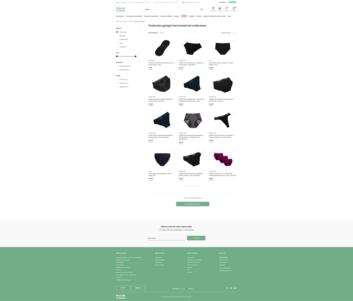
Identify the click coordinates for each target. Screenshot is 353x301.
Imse (121, 43)
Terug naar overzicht (121, 21)
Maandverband (125, 66)
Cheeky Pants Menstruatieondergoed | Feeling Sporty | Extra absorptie (160, 136)
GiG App (118, 277)
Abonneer (196, 238)
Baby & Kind (120, 16)
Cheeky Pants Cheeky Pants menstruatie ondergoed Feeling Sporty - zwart (191, 100)
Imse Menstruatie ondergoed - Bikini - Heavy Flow (160, 174)
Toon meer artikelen (192, 204)
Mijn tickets (158, 262)
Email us (138, 288)
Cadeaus (176, 16)
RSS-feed (189, 297)
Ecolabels (191, 16)
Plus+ (184, 297)
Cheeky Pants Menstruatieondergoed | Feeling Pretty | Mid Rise (160, 100)
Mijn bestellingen (160, 260)
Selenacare (122, 47)
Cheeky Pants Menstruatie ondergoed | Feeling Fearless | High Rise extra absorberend (191, 137)
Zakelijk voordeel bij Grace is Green (214, 16)
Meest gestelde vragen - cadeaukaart (126, 275)
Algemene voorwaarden (122, 260)
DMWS (180, 297)
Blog (229, 16)
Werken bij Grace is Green (123, 267)
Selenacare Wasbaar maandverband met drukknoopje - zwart (161, 64)
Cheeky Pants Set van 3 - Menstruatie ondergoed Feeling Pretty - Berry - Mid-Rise (222, 174)
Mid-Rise (123, 83)
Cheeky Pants (123, 39)
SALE (184, 16)
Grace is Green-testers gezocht (124, 272)
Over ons (118, 270)
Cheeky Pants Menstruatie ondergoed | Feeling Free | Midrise (221, 100)
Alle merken (123, 32)
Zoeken (201, 9)
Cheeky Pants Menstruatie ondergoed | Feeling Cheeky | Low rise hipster (191, 174)
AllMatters (122, 36)
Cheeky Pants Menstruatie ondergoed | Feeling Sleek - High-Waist (191, 64)
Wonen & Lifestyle (166, 16)
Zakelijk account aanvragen (123, 280)
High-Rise (123, 87)
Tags (130, 21)
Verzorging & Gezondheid (134, 16)
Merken (198, 16)
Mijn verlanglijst (159, 265)
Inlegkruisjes (124, 70)
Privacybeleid (119, 265)
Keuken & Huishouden (151, 16)
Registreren (158, 257)
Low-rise (123, 79)
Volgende (200, 186)
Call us (123, 288)
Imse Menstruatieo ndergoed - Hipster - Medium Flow (221, 64)
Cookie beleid (119, 262)
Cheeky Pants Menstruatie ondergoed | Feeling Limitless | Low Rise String (221, 136)
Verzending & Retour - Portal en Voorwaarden (128, 257)
